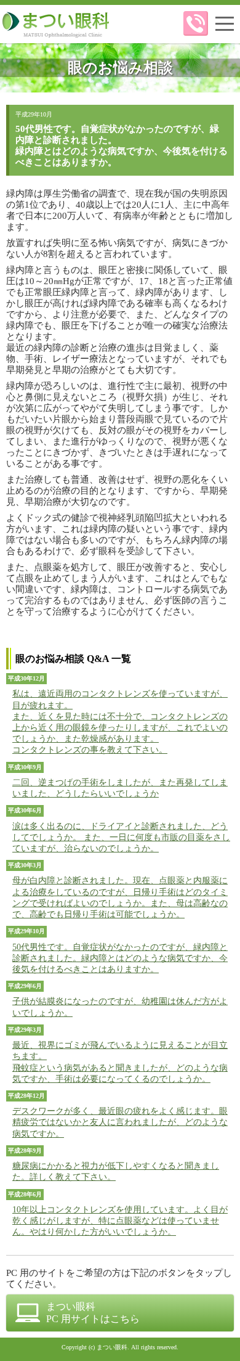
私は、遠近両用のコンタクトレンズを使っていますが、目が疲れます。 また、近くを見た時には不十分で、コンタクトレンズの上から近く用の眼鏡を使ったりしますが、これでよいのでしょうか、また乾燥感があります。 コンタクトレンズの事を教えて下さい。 (120, 721)
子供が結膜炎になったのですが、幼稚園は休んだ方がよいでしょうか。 (120, 1007)
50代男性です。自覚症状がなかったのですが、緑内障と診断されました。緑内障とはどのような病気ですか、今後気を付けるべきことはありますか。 (120, 958)
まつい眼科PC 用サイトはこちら (93, 1312)
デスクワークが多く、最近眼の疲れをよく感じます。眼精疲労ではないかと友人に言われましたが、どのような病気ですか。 (120, 1122)
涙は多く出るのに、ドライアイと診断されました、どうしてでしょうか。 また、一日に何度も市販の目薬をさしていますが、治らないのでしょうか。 (121, 837)
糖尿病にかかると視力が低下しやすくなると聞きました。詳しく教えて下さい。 (115, 1171)
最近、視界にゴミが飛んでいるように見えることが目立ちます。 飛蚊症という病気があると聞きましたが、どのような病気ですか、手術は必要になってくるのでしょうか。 (120, 1062)
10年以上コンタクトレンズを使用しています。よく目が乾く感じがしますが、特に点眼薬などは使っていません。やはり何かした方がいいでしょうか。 (120, 1220)
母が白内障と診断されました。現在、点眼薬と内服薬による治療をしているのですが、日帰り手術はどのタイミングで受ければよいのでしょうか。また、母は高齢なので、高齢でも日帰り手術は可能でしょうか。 (120, 897)
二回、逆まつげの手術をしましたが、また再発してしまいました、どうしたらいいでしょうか (120, 788)
